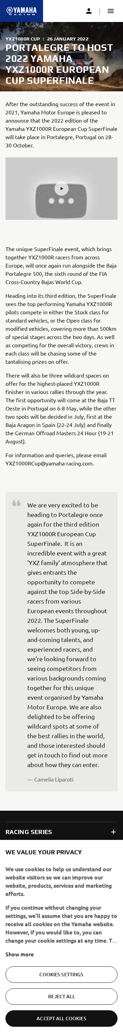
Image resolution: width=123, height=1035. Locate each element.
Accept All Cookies (61, 1018)
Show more (19, 954)
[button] (111, 11)
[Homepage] (21, 11)
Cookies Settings (61, 974)
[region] (61, 937)
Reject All (61, 996)
